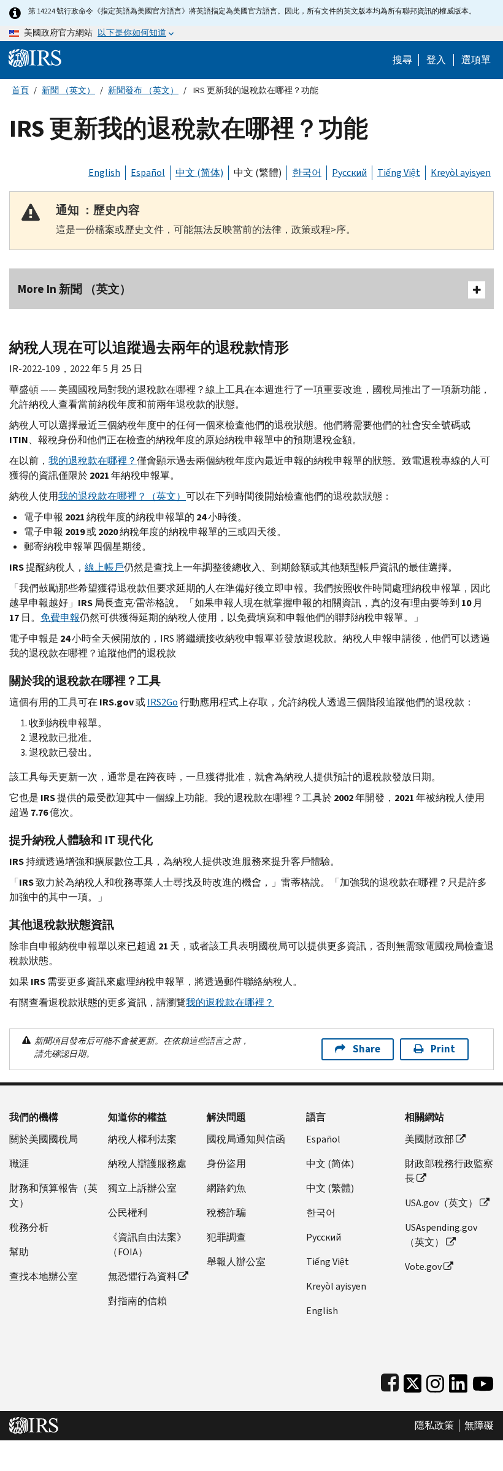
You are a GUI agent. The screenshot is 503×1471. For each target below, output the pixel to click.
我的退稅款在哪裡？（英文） (122, 496)
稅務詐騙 (226, 1212)
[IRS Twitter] (413, 1380)
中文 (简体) (199, 172)
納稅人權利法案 (142, 1139)
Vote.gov (423, 1266)
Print (443, 1049)
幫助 (19, 1251)
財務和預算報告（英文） (53, 1195)
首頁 (20, 90)
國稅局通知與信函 (246, 1139)
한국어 (306, 172)
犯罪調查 (226, 1237)
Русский (349, 172)
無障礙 (479, 1426)
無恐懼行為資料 (142, 1276)
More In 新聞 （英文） (74, 289)
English (104, 172)
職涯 (19, 1163)
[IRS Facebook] (390, 1380)
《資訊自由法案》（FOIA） (147, 1244)
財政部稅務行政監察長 (449, 1171)
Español (148, 172)
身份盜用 (226, 1163)
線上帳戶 (104, 567)
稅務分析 (28, 1227)
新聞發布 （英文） (143, 90)
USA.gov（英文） (441, 1202)
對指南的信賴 (137, 1300)
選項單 (476, 60)
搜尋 (402, 60)
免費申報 (60, 617)
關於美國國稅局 (43, 1139)
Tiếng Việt (398, 172)
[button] (436, 60)
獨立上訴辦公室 (142, 1188)
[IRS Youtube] (483, 1380)
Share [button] (366, 1049)
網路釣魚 (226, 1188)
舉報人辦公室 (236, 1261)
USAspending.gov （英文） (441, 1235)
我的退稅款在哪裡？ (92, 460)
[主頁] (35, 57)
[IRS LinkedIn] (458, 1380)
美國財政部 (429, 1139)
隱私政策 (434, 1426)
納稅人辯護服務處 (147, 1163)
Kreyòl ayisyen (461, 172)
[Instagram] (435, 1380)
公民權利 (127, 1212)
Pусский (323, 1237)
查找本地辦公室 (43, 1276)
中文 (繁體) (258, 172)
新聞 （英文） (68, 90)
